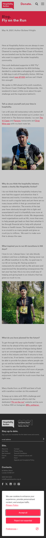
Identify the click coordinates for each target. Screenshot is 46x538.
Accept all (23, 512)
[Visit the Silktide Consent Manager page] (37, 529)
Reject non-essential (23, 520)
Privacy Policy (12, 505)
